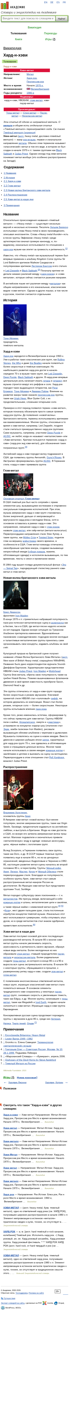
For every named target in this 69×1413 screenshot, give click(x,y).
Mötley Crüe (29, 537)
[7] (35, 1022)
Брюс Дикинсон (11, 612)
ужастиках (53, 722)
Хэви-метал (10, 1128)
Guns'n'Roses (54, 457)
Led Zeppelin (12, 270)
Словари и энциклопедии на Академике (28, 12)
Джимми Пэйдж (40, 391)
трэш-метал (19, 960)
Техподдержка (22, 1293)
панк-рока (41, 709)
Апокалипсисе (27, 722)
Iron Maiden (21, 615)
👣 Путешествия (8, 1298)
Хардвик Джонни (17, 1082)
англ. (21, 136)
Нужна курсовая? (27, 1077)
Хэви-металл (11, 1141)
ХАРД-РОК (9, 1231)
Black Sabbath (29, 270)
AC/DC (7, 436)
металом (55, 283)
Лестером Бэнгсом (41, 266)
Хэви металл (10, 1181)
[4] (59, 906)
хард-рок (8, 249)
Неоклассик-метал (32, 116)
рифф (54, 698)
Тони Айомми (10, 338)
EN (45, 2)
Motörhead (54, 671)
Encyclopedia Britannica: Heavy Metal (25, 1035)
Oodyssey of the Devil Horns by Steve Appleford (30, 1060)
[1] (66, 248)
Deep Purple (10, 377)
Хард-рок (32, 78)
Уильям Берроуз (59, 227)
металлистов (10, 898)
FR (64, 2)
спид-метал (23, 953)
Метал (30, 74)
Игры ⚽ (50, 39)
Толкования (18, 33)
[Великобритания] (28, 89)
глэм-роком (53, 526)
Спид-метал (29, 112)
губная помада (37, 551)
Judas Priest (21, 153)
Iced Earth (41, 1002)
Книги (18, 39)
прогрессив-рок (46, 394)
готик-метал (9, 975)
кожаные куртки (54, 750)
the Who (16, 363)
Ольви (30, 1023)
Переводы (50, 33)
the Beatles (36, 363)
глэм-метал (36, 100)
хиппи (45, 739)
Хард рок (8, 1194)
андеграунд (57, 622)
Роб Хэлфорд (56, 757)
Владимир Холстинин (15, 812)
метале (8, 125)
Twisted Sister (46, 537)
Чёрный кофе (53, 868)
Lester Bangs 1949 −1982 (19, 1038)
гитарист (57, 380)
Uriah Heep (20, 398)
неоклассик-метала (24, 957)
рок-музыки (29, 139)
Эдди (6, 729)
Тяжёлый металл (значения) (19, 132)
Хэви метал (10, 1167)
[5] (62, 906)
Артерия (55, 1019)
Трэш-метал (12, 112)
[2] (39, 270)
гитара (46, 380)
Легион (14, 871)
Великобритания (40, 89)
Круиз (32, 871)
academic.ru (13, 5)
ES (58, 2)
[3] (26, 447)
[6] (34, 925)
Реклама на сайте (36, 1293)
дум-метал (57, 971)
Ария (27, 816)
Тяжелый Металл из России (20, 1063)
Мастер (23, 871)
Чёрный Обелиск (47, 871)
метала (23, 143)
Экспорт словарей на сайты (13, 1303)
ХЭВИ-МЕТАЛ (11, 1207)
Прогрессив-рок (35, 81)
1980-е (30, 92)
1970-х (39, 85)
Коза (7, 910)
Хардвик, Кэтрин (54, 1082)
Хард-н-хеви (10, 1114)
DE (51, 2)
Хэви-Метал (10, 1154)
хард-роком (47, 274)
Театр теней (19, 1023)
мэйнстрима (29, 541)
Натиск (7, 1023)
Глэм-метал (32, 498)
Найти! (61, 18)
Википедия (34, 27)
